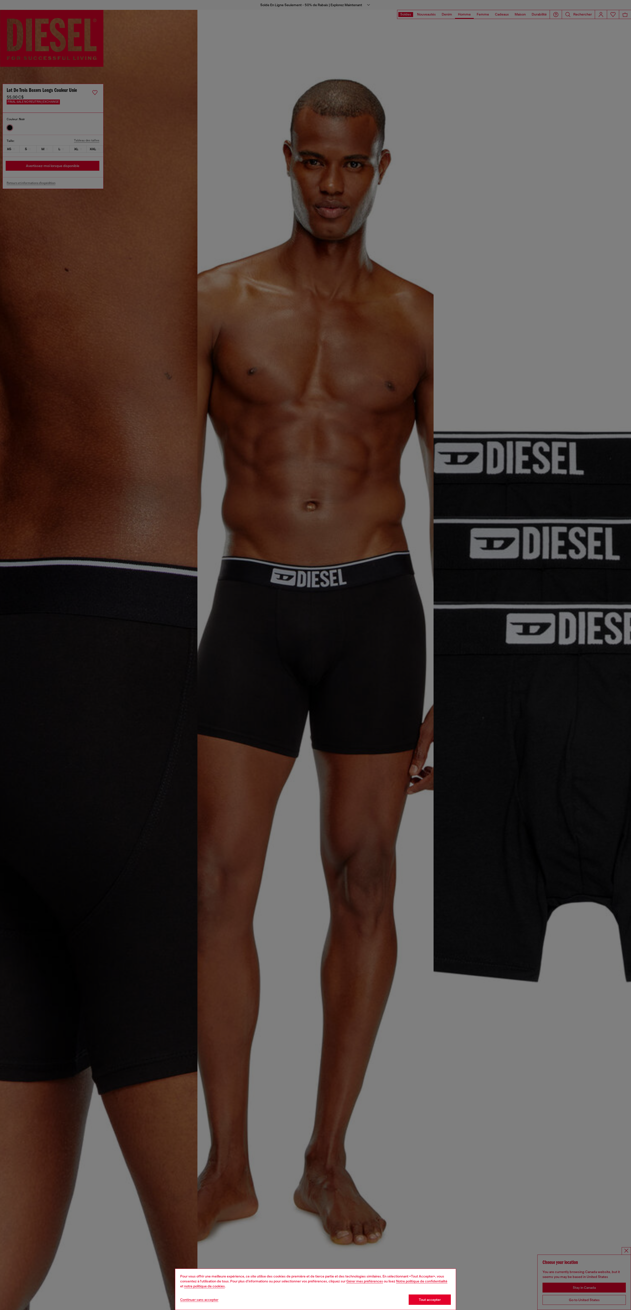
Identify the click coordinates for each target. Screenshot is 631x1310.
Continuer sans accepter (199, 1300)
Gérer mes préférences (364, 1281)
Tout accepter (430, 1300)
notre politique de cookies (204, 1286)
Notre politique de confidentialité (421, 1281)
